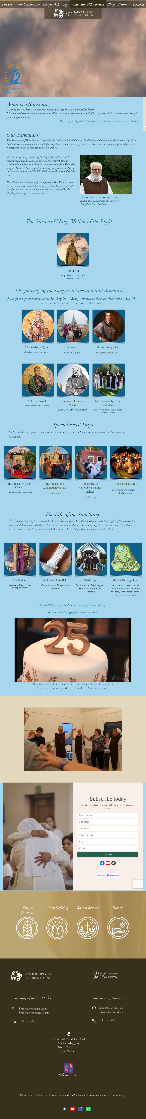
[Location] (69, 1034)
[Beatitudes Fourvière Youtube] (72, 1109)
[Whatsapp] (88, 1109)
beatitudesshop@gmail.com (34, 1012)
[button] (106, 174)
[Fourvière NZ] (80, 1109)
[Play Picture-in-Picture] (122, 678)
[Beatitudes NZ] (64, 1109)
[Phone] (14, 1021)
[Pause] (18, 678)
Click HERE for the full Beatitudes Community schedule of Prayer (73, 605)
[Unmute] (23, 678)
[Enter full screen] (127, 678)
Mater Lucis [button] (73, 278)
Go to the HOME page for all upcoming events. (73, 612)
